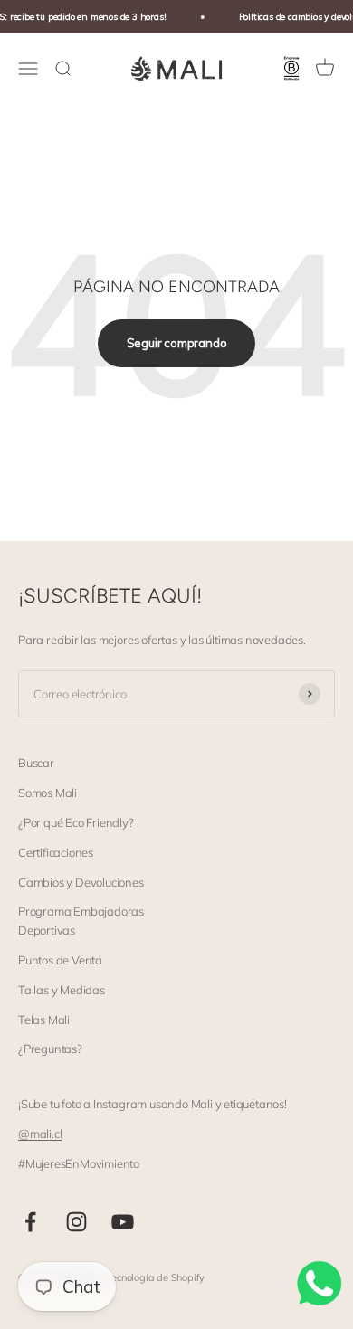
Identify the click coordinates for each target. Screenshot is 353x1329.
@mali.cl (40, 1133)
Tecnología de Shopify (155, 1277)
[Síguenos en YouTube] (122, 1222)
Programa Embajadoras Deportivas (81, 920)
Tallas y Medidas (61, 990)
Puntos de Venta (60, 960)
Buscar (36, 762)
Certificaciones (55, 852)
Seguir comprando (177, 343)
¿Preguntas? (50, 1048)
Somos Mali (47, 792)
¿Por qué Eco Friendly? (76, 822)
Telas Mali (44, 1019)
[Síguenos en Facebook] (30, 1222)
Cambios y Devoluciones (81, 882)
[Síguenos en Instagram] (76, 1222)
